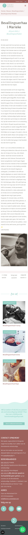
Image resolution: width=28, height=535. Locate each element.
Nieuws (8, 11)
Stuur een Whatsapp (22, 529)
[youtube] (19, 508)
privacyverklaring (18, 528)
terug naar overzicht (14, 276)
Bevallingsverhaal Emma (11, 355)
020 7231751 (5, 465)
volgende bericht (23, 276)
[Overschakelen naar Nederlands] (25, 1)
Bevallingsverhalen (17, 11)
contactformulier (8, 455)
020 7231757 (5, 462)
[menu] (25, 6)
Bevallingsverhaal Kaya (11, 384)
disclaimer (3, 525)
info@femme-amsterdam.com (10, 499)
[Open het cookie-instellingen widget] (3, 532)
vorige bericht (4, 276)
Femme (3, 11)
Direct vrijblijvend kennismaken (14, 423)
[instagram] (11, 508)
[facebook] (3, 508)
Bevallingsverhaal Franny (11, 326)
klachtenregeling (18, 525)
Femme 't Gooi (19, 1)
